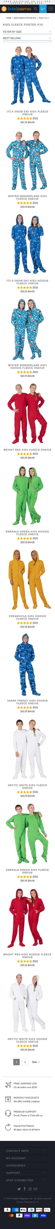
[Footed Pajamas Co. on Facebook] (24, 1189)
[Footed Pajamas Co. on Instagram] (30, 1189)
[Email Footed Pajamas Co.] (35, 1189)
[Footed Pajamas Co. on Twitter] (19, 1189)
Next (34, 1062)
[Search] (36, 9)
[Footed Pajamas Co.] (15, 9)
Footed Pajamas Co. (22, 1198)
